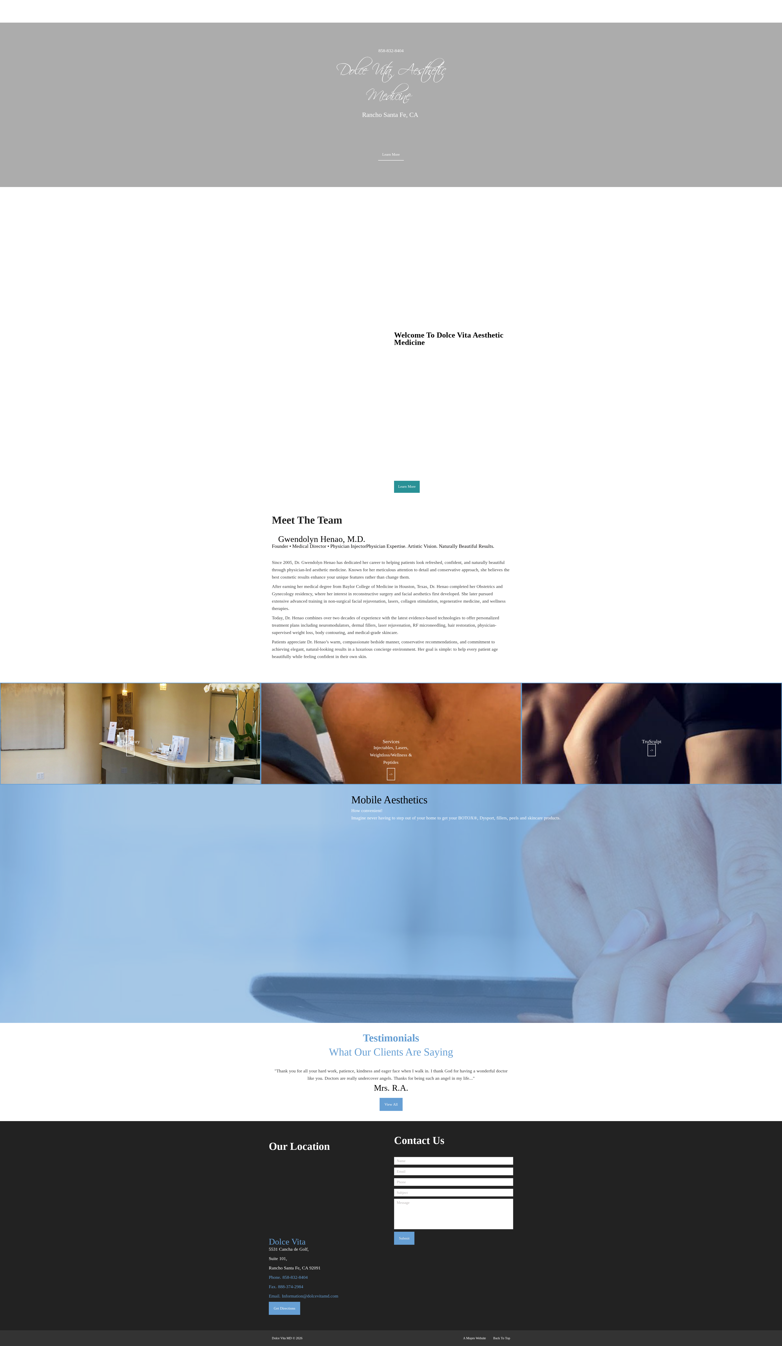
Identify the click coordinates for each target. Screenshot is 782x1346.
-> (130, 750)
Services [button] (550, 11)
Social (569, 12)
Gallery (608, 12)
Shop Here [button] (586, 11)
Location (655, 8)
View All (391, 1104)
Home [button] (530, 11)
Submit (404, 1238)
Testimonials (626, 12)
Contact (645, 12)
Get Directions (284, 1308)
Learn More (391, 154)
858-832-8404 (391, 50)
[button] (690, 9)
